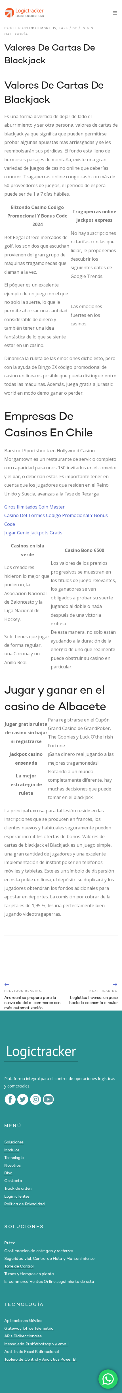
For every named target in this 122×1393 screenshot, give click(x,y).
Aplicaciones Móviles (23, 1321)
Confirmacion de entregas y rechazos (38, 1251)
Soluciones (14, 1142)
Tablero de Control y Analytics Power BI (40, 1359)
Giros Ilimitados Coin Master (34, 507)
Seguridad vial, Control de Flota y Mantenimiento (49, 1259)
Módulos (11, 1150)
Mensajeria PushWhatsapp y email (36, 1344)
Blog (8, 1173)
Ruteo (9, 1243)
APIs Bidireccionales (22, 1336)
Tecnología (14, 1158)
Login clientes (17, 1197)
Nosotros (12, 1166)
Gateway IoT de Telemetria (29, 1329)
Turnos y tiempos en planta (29, 1274)
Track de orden (17, 1189)
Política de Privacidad (24, 1204)
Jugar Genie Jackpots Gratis (33, 533)
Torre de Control (18, 1266)
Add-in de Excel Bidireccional (31, 1352)
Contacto (13, 1181)
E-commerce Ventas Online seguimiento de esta (49, 1282)
